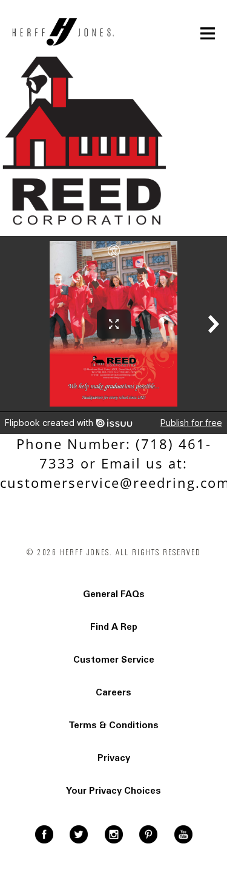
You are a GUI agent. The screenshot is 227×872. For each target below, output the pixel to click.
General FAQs (114, 594)
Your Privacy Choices (113, 791)
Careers (113, 692)
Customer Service (113, 659)
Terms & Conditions (114, 725)
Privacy (113, 758)
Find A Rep (113, 627)
